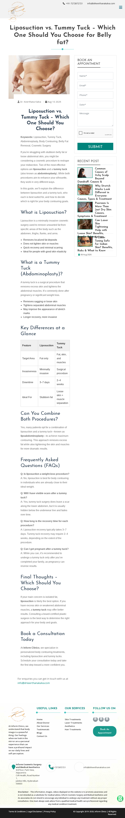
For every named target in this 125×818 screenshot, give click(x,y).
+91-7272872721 (74, 3)
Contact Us (42, 736)
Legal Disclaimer (35, 811)
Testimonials (43, 729)
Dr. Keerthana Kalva (30, 101)
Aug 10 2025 (54, 101)
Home (40, 719)
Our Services (43, 726)
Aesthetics (70, 726)
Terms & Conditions (17, 811)
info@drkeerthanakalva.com (101, 3)
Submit (95, 147)
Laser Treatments (73, 722)
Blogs (39, 732)
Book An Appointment (104, 731)
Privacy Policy (50, 811)
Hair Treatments (73, 729)
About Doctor (43, 722)
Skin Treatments (73, 719)
